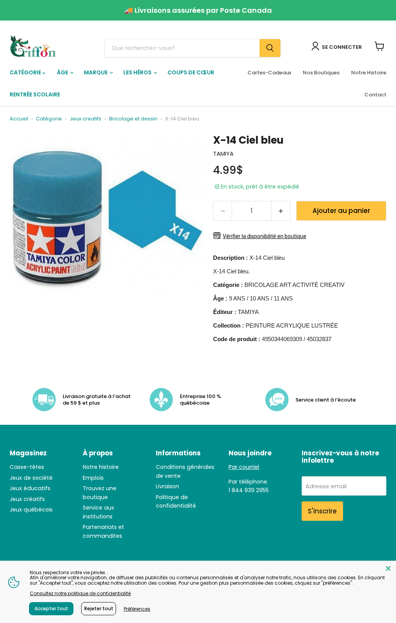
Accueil (19, 119)
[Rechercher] (269, 48)
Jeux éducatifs (30, 488)
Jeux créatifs (27, 499)
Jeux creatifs (85, 119)
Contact (375, 94)
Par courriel (244, 467)
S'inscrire (322, 511)
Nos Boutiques (321, 72)
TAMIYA (223, 153)
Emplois (93, 478)
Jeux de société (31, 478)
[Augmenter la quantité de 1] (280, 211)
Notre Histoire (368, 72)
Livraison (167, 486)
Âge (63, 72)
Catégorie (26, 72)
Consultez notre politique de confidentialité (80, 593)
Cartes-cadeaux (269, 72)
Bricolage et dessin (133, 119)
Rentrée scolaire (35, 94)
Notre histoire (101, 467)
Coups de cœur (190, 72)
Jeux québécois (31, 509)
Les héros (138, 72)
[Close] (388, 568)
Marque (96, 72)
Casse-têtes (27, 467)
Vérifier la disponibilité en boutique (264, 236)
